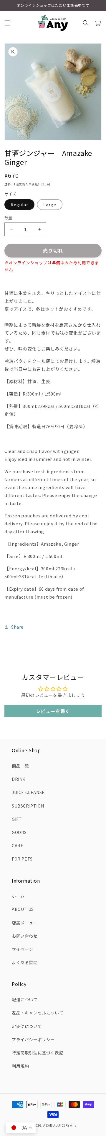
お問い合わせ (25, 936)
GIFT (17, 819)
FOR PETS (22, 859)
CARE (17, 845)
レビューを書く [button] (53, 711)
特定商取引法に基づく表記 (37, 1053)
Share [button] (17, 627)
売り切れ (53, 250)
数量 (8, 217)
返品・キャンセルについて (37, 1013)
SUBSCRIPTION (28, 806)
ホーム (18, 896)
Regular (19, 204)
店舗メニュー (25, 923)
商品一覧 (20, 766)
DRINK (18, 779)
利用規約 (20, 1066)
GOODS (19, 832)
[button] (7, 22)
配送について (25, 999)
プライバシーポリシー (33, 1039)
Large (49, 204)
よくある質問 (25, 962)
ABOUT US (23, 909)
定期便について (27, 1026)
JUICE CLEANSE (28, 792)
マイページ (22, 949)
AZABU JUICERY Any (60, 1125)
